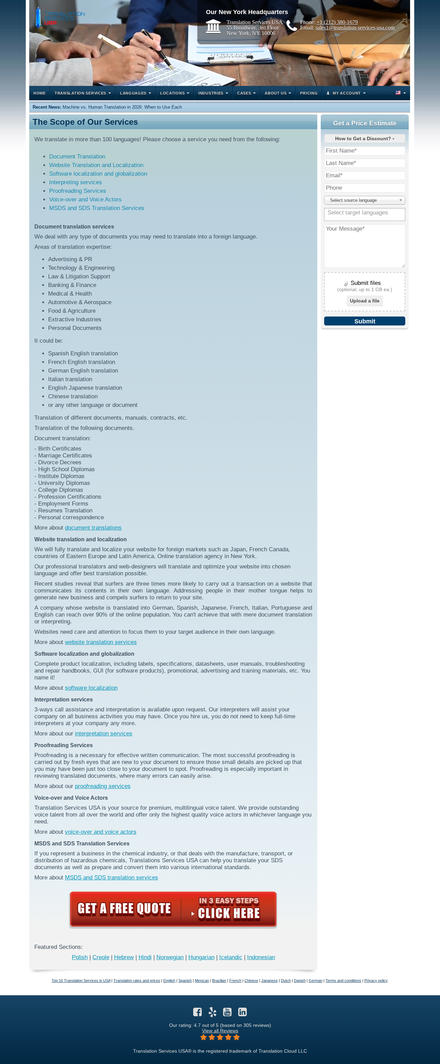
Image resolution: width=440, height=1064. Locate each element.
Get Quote (173, 909)
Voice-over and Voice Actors (85, 199)
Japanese (269, 980)
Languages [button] (133, 93)
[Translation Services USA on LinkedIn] (242, 1014)
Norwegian (170, 957)
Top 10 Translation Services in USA (81, 980)
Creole (100, 957)
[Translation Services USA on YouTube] (227, 1014)
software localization (91, 688)
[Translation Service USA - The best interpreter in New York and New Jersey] (59, 16)
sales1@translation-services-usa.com (355, 27)
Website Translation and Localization (96, 165)
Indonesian (261, 957)
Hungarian (201, 957)
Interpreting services (75, 182)
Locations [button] (172, 93)
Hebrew (124, 957)
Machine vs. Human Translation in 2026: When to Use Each (122, 107)
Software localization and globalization (98, 173)
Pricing (309, 93)
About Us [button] (276, 93)
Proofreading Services (77, 191)
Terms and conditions (343, 980)
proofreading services (103, 786)
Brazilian (219, 980)
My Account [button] (347, 93)
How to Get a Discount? (364, 138)
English (169, 980)
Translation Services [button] (80, 93)
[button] (400, 93)
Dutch (286, 980)
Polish (80, 957)
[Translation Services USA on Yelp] (212, 1014)
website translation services (101, 642)
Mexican (202, 980)
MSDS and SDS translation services (111, 877)
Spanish (185, 980)
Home (39, 93)
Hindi (145, 957)
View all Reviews (220, 1030)
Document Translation (77, 156)
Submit (364, 321)
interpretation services (103, 733)
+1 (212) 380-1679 (337, 22)
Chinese (251, 980)
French (235, 980)
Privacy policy (376, 980)
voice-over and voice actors (100, 832)
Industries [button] (210, 93)
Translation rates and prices (136, 980)
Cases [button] (244, 93)
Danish (300, 980)
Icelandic (230, 957)
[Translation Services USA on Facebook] (197, 1014)
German (315, 980)
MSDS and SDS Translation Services (96, 208)
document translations (93, 527)
